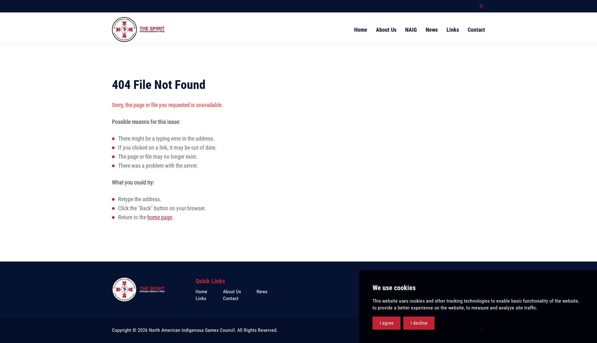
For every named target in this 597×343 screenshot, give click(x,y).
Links (201, 298)
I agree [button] (387, 323)
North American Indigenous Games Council (138, 29)
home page (159, 217)
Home (201, 291)
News (262, 291)
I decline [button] (419, 323)
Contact (230, 298)
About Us (232, 291)
